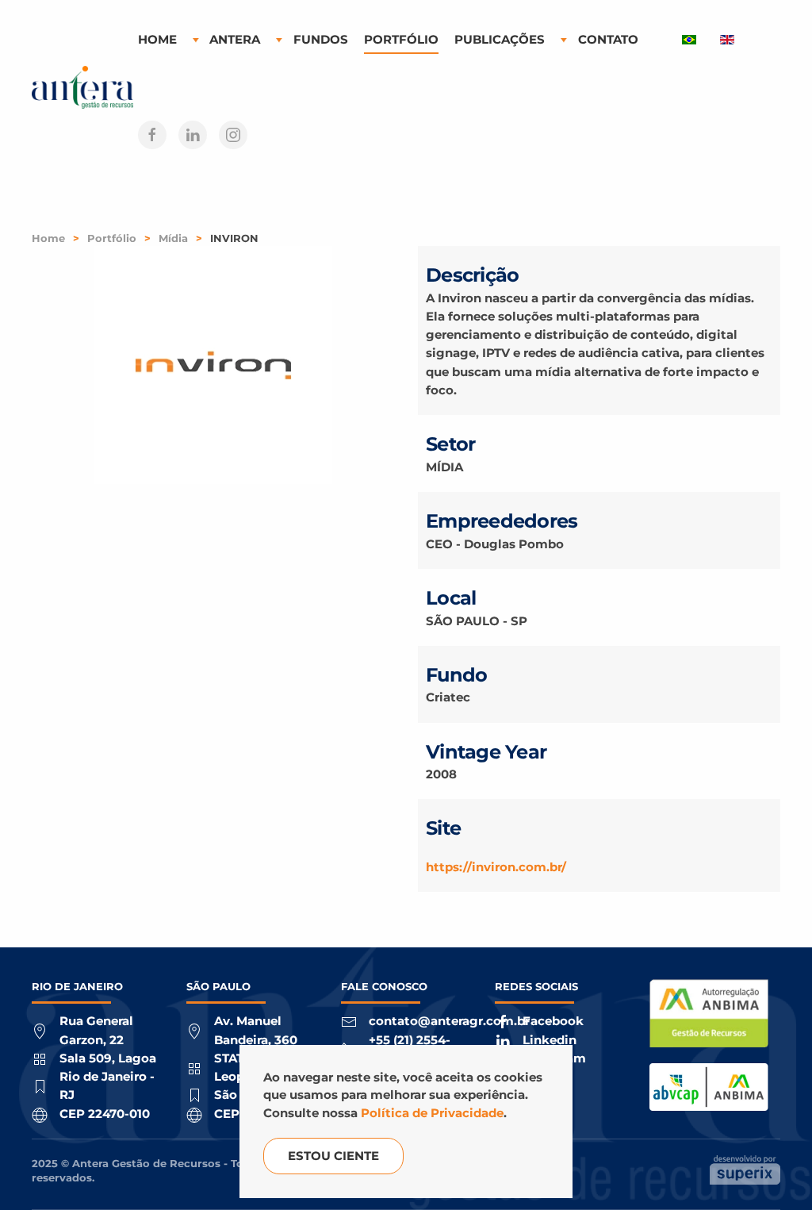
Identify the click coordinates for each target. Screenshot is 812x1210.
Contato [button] (608, 39)
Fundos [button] (320, 39)
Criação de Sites (745, 1170)
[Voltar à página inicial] (85, 87)
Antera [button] (234, 39)
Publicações (499, 39)
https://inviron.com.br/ (496, 866)
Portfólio (401, 39)
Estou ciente (333, 1155)
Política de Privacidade (432, 1112)
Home (157, 39)
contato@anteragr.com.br (449, 1020)
